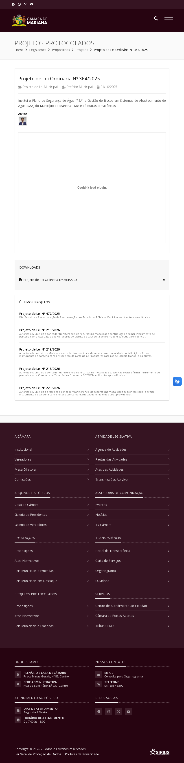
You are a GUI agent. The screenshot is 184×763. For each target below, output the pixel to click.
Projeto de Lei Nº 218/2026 (39, 368)
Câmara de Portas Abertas (114, 615)
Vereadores (23, 459)
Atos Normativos (27, 560)
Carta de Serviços (108, 560)
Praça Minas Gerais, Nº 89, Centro (46, 676)
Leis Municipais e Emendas (34, 571)
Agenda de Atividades (111, 449)
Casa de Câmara (27, 505)
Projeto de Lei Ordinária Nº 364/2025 (50, 280)
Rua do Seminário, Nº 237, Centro (46, 686)
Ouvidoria (102, 581)
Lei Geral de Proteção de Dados (38, 754)
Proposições (61, 50)
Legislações (37, 50)
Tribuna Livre (104, 626)
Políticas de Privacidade (82, 754)
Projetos (82, 50)
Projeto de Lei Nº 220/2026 (39, 388)
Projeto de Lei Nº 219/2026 (39, 349)
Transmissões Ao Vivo (111, 479)
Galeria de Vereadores (31, 525)
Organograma (105, 571)
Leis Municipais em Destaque (36, 581)
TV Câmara (103, 525)
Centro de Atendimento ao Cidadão (121, 606)
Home (19, 50)
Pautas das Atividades (111, 459)
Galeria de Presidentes (31, 514)
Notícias (101, 514)
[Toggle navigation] (167, 18)
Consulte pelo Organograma (123, 676)
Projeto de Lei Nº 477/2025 (39, 313)
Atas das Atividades (109, 469)
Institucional (23, 449)
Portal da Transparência (112, 551)
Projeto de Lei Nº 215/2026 (39, 330)
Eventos (101, 505)
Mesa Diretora (25, 469)
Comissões (23, 479)
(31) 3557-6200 (113, 686)
